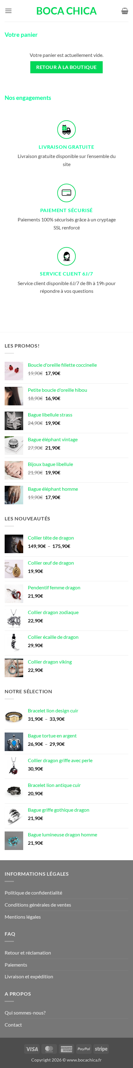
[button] (8, 10)
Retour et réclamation (28, 952)
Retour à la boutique (66, 67)
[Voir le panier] (124, 11)
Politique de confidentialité (33, 892)
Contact (13, 1024)
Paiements (16, 965)
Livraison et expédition (29, 976)
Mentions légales (23, 917)
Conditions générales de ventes (38, 905)
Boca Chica (66, 11)
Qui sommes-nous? (25, 1012)
